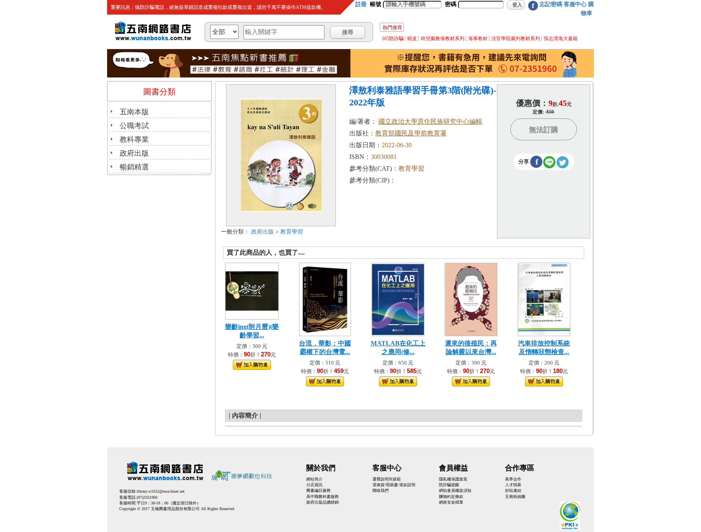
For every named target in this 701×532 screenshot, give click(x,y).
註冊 (361, 4)
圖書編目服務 (318, 490)
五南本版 (134, 112)
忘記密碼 (551, 4)
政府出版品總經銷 (322, 502)
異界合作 (513, 479)
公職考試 (134, 126)
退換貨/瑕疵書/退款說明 (393, 485)
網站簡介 (314, 479)
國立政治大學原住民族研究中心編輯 (430, 121)
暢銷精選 (134, 167)
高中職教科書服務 (322, 496)
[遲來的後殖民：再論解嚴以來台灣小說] (471, 298)
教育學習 (291, 232)
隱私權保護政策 (453, 479)
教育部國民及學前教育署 (411, 133)
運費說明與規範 (386, 479)
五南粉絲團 (515, 496)
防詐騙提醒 (449, 485)
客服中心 (575, 4)
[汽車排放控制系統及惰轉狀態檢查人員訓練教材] (544, 298)
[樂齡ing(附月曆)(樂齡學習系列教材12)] (252, 290)
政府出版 (134, 153)
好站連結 (513, 490)
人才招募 (513, 485)
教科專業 (134, 139)
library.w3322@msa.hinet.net (161, 491)
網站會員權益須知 (455, 490)
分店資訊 (314, 485)
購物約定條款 (451, 496)
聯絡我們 (380, 490)
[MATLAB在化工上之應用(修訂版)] (398, 298)
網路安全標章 (451, 502)
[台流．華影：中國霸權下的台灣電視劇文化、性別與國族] (324, 298)
